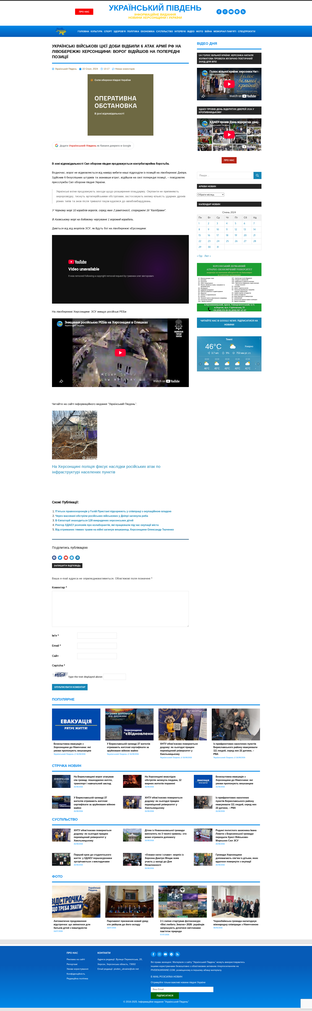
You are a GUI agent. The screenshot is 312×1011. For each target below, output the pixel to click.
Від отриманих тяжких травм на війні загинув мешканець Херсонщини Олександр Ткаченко (114, 529)
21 (254, 235)
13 (245, 229)
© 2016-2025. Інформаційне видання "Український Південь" (156, 1001)
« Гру (199, 255)
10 (218, 229)
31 (218, 246)
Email (56, 645)
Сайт (55, 655)
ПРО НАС (229, 160)
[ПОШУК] (257, 175)
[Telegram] (237, 11)
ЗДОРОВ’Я (120, 31)
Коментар (59, 587)
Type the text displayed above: (85, 676)
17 (218, 235)
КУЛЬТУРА (96, 31)
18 (227, 235)
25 (227, 241)
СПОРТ (108, 31)
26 (236, 241)
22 (200, 241)
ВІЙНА (208, 31)
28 (254, 241)
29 (200, 246)
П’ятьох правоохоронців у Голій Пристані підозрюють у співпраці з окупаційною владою (113, 511)
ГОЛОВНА (83, 31)
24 (218, 241)
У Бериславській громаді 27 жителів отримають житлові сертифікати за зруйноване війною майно (128, 747)
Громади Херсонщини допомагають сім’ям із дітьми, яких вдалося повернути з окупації (237, 858)
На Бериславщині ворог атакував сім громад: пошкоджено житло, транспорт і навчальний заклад (94, 780)
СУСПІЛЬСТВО (164, 31)
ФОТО (199, 31)
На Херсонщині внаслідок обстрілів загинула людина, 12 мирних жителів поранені (163, 780)
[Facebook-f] (219, 11)
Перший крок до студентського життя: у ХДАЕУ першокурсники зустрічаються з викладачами (93, 858)
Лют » (207, 255)
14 (254, 229)
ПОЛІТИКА (133, 31)
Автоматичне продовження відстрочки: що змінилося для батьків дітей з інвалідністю (72, 924)
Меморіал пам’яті (225, 31)
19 (236, 235)
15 (200, 235)
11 (227, 229)
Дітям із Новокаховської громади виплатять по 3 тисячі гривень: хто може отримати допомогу (166, 833)
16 (209, 235)
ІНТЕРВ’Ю (180, 31)
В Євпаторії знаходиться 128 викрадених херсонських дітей (94, 520)
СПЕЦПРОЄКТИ (246, 31)
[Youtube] (231, 11)
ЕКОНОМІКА (148, 31)
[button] (54, 558)
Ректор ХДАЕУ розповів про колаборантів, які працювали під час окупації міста (107, 525)
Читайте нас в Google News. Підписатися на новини (229, 322)
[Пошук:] (225, 175)
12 (236, 229)
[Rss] (243, 11)
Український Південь (155, 8)
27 (245, 241)
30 (209, 246)
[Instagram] (225, 11)
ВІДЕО (191, 31)
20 (245, 235)
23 (209, 241)
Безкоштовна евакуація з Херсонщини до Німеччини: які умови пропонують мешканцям (72, 747)
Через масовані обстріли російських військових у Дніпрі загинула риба (101, 516)
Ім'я (55, 635)
